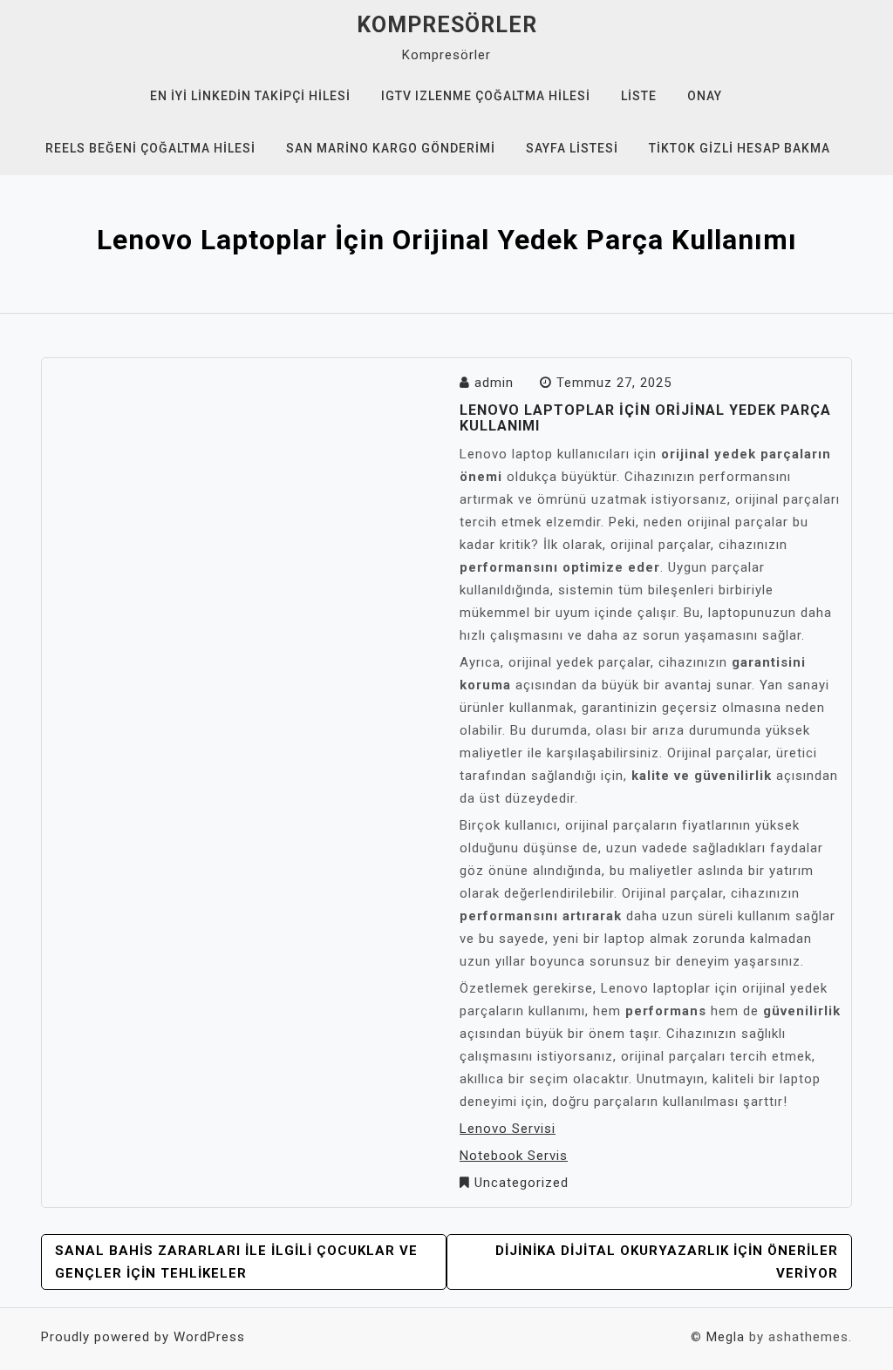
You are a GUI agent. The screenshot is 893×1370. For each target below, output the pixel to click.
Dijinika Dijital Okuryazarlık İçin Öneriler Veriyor (666, 1262)
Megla (725, 1337)
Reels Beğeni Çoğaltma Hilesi (150, 148)
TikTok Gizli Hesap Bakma (739, 148)
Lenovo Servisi (508, 1128)
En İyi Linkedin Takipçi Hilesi (250, 96)
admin (494, 382)
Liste (639, 96)
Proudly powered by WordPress (143, 1337)
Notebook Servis (514, 1155)
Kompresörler (447, 24)
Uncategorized (521, 1182)
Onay (704, 96)
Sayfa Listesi (572, 148)
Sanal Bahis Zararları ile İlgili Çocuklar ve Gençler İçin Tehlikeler (236, 1262)
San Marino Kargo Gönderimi (390, 148)
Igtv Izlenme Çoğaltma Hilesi (485, 96)
